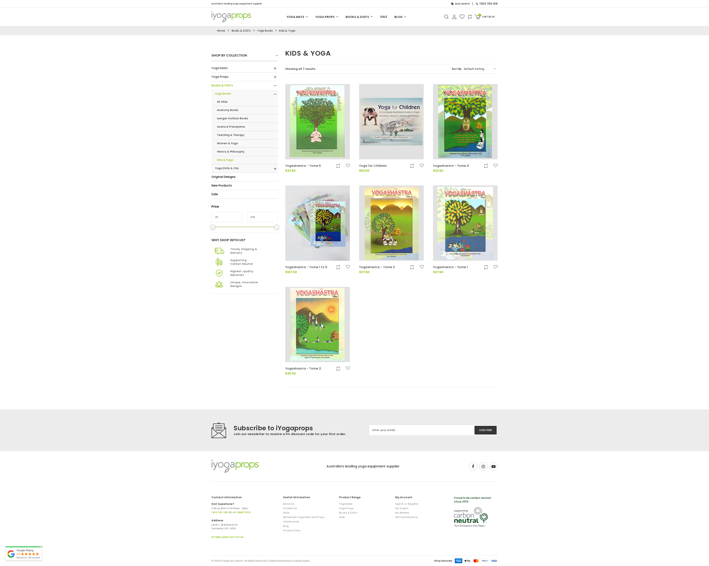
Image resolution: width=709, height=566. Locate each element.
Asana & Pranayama (231, 127)
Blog (398, 17)
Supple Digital (301, 560)
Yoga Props (325, 17)
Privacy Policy (292, 530)
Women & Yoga (227, 143)
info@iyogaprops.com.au (227, 537)
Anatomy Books (227, 110)
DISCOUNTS (462, 3)
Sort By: (457, 69)
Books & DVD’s (357, 17)
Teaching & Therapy (230, 135)
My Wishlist (402, 512)
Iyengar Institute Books (232, 118)
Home (221, 31)
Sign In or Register (407, 504)
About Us (288, 504)
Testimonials (291, 521)
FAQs (286, 512)
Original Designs (223, 177)
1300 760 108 (488, 4)
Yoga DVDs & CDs (227, 168)
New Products (221, 185)
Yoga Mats (295, 17)
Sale (383, 16)
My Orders (402, 508)
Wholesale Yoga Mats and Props (304, 517)
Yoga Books (265, 31)
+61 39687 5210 (241, 512)
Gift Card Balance (406, 517)
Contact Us (290, 508)
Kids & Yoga (225, 160)
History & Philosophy (230, 151)
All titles (222, 102)
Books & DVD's (241, 31)
